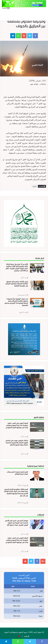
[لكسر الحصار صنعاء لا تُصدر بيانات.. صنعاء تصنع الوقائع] (37, 476)
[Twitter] (31, 561)
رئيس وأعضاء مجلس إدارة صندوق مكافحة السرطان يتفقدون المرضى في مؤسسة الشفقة (16, 284)
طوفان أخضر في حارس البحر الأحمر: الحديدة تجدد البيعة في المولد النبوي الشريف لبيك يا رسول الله (16, 523)
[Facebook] (37, 561)
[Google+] (42, 561)
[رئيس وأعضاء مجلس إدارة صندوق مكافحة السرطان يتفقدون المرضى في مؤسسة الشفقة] (37, 285)
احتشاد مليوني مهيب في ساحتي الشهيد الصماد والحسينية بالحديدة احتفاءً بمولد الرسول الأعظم (17, 443)
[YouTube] (25, 561)
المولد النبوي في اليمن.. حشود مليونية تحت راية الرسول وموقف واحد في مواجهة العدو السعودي (17, 425)
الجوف (34, 186)
